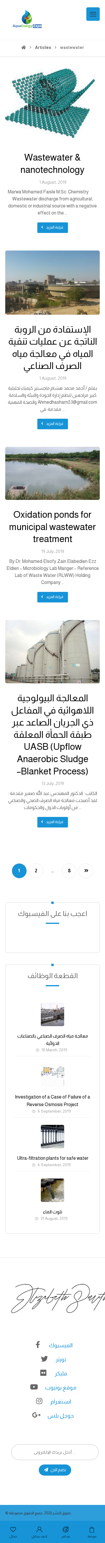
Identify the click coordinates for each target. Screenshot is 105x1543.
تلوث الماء (52, 1211)
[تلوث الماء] (52, 1190)
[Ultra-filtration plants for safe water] (52, 1136)
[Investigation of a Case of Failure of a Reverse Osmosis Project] (52, 1075)
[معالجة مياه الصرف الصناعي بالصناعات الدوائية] (52, 1014)
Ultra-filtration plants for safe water (52, 1158)
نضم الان (58, 1469)
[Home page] (23, 47)
